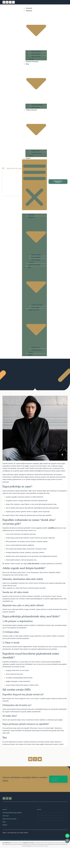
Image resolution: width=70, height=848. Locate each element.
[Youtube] (7, 2)
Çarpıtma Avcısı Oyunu (35, 154)
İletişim (28, 158)
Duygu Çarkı (35, 151)
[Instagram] (10, 2)
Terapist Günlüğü (37, 105)
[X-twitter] (13, 2)
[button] (34, 184)
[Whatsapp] (67, 836)
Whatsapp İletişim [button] (55, 779)
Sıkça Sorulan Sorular (34, 58)
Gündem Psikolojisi (32, 61)
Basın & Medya (36, 51)
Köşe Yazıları (35, 107)
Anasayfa (29, 8)
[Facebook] (4, 2)
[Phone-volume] (67, 841)
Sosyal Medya (35, 54)
